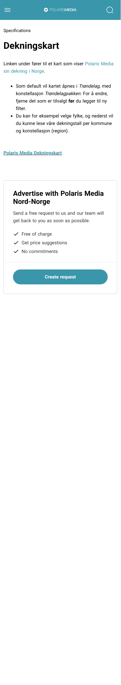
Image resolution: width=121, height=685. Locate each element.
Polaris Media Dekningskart (32, 153)
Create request (60, 277)
